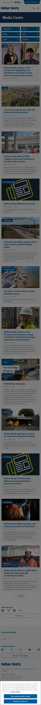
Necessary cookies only (20, 701)
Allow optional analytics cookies (20, 696)
